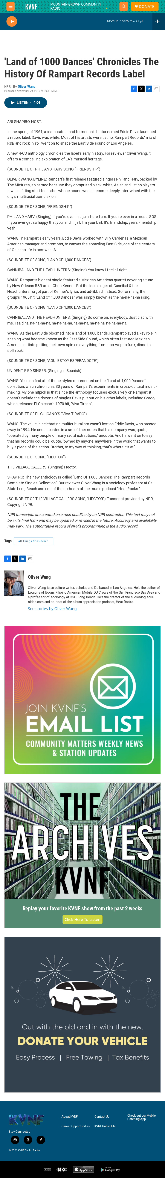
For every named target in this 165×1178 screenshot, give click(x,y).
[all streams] (158, 21)
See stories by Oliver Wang (52, 608)
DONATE (146, 6)
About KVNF (69, 1116)
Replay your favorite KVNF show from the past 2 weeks (83, 908)
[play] (11, 21)
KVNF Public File (105, 1126)
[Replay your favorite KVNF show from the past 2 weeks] (82, 841)
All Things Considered (33, 541)
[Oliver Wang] (14, 583)
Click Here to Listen (82, 919)
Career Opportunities (75, 1126)
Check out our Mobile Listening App (141, 1117)
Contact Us (102, 1116)
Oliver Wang (26, 86)
